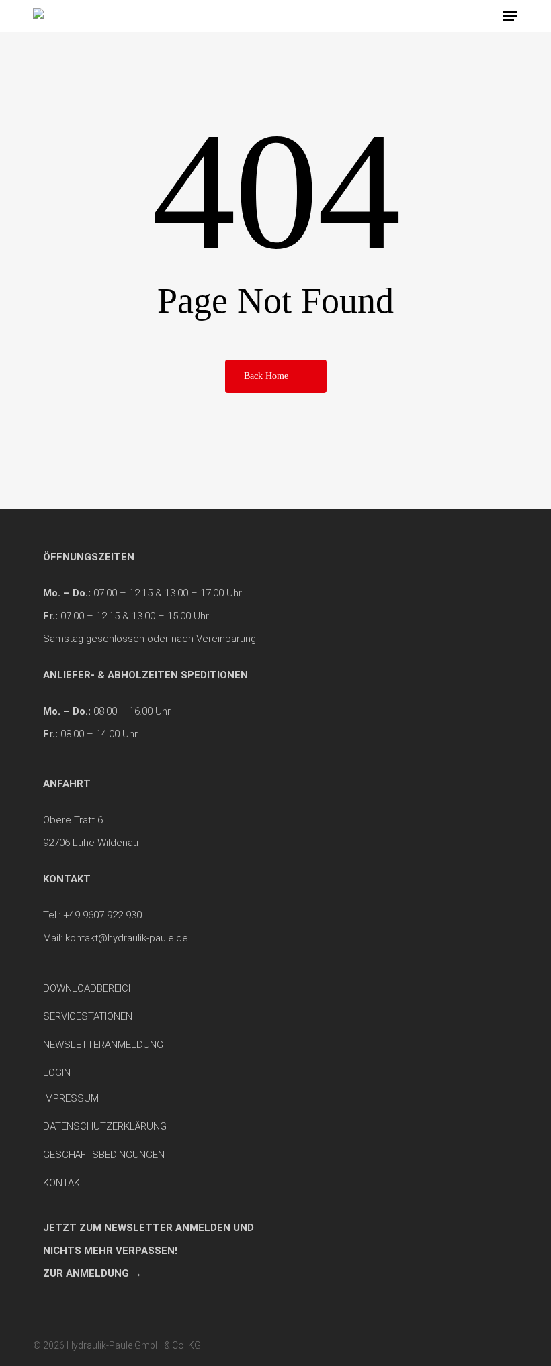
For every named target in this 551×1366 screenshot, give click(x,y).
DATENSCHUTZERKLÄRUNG (105, 1126)
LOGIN (57, 1073)
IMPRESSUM (71, 1098)
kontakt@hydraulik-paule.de (126, 938)
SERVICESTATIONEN (87, 1016)
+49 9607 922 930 (102, 915)
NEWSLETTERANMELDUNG (103, 1045)
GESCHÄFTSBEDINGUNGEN (104, 1155)
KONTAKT (64, 1183)
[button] (510, 16)
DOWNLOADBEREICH (89, 988)
